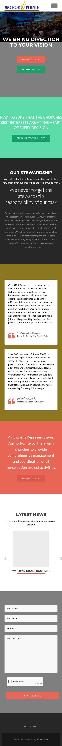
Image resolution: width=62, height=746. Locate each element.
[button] (3, 556)
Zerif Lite (19, 739)
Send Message (32, 695)
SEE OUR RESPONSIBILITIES (31, 138)
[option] (31, 554)
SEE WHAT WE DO (31, 59)
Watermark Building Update (31, 571)
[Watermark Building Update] (31, 549)
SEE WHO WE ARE (31, 69)
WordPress (42, 739)
